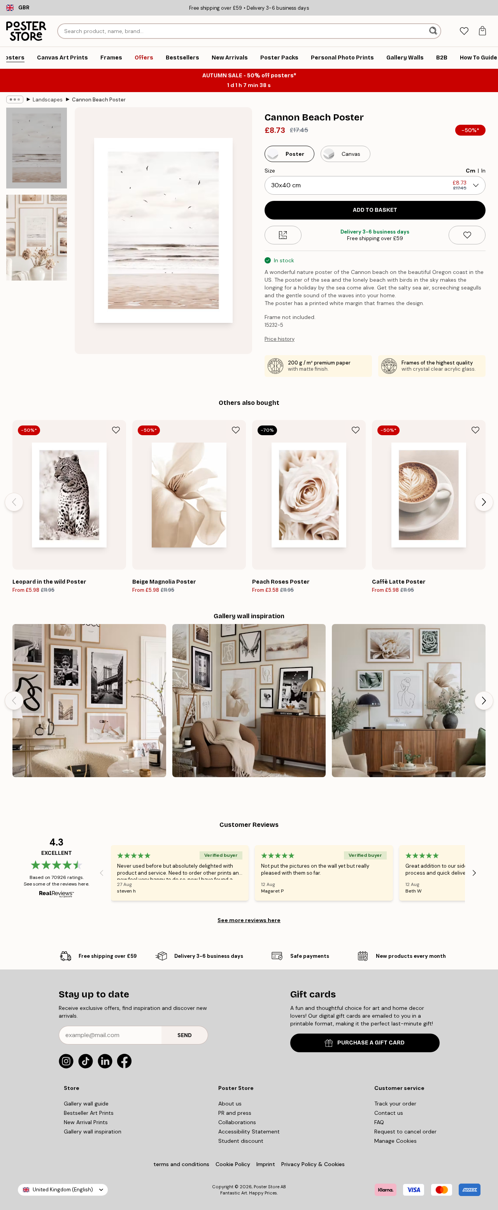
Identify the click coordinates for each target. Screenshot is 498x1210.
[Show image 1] (36, 148)
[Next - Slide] (484, 502)
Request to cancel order (405, 1131)
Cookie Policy (233, 1164)
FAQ (379, 1122)
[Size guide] (283, 235)
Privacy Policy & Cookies (313, 1164)
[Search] (434, 31)
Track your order (395, 1103)
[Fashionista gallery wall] (89, 701)
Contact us (388, 1112)
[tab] (464, 31)
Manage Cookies (395, 1140)
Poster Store (266, 1186)
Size (270, 170)
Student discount (240, 1140)
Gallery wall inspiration (92, 1131)
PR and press (234, 1112)
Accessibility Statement (249, 1131)
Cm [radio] (470, 170)
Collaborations (237, 1122)
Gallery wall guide (86, 1103)
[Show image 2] (36, 238)
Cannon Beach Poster (99, 99)
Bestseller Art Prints (89, 1112)
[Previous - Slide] (14, 502)
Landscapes (48, 99)
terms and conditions (181, 1164)
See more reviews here (249, 920)
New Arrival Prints (86, 1122)
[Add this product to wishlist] (467, 235)
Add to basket (375, 210)
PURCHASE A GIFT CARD (371, 1042)
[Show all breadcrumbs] (14, 99)
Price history (280, 339)
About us (230, 1103)
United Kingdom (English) (63, 1189)
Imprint (265, 1164)
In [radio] (483, 170)
